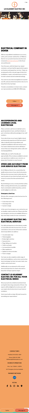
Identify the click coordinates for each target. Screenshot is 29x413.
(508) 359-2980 (16, 357)
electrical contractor (12, 61)
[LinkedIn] (18, 386)
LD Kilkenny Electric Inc (14, 9)
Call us (7, 410)
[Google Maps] (21, 386)
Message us (21, 410)
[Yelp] (10, 386)
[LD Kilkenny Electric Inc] (14, 4)
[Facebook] (7, 386)
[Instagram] (14, 386)
